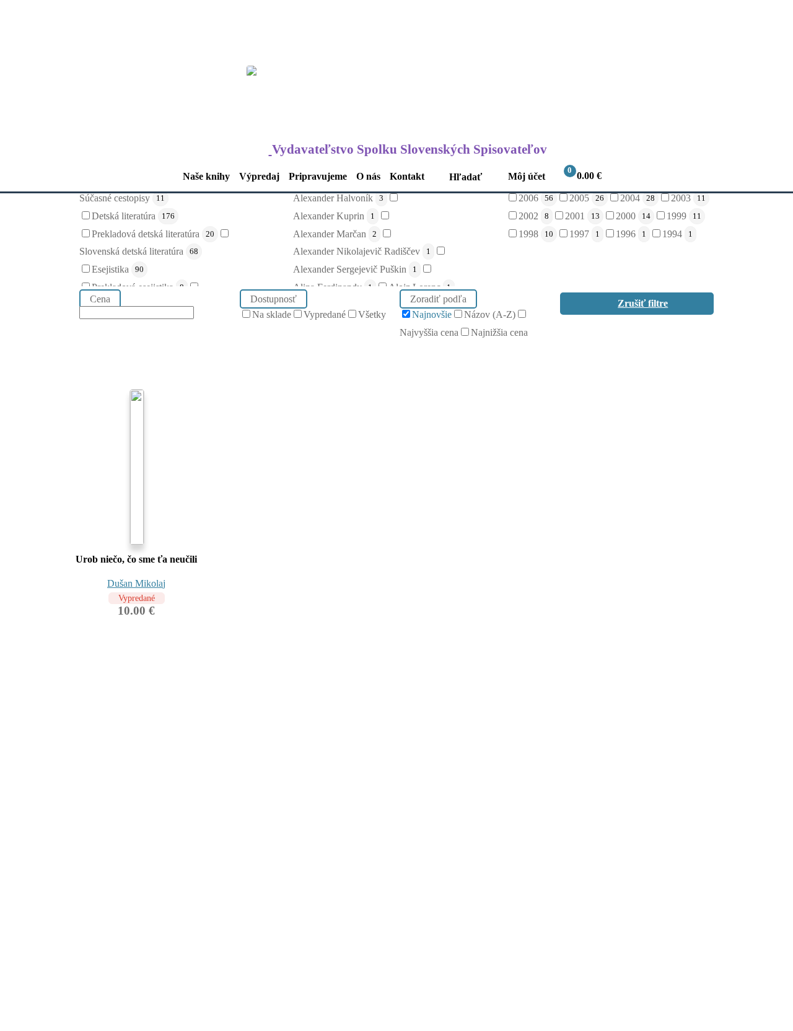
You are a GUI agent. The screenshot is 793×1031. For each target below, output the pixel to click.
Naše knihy (206, 176)
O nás (368, 176)
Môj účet (526, 176)
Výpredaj (259, 176)
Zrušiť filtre (643, 303)
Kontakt (407, 176)
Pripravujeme (318, 176)
